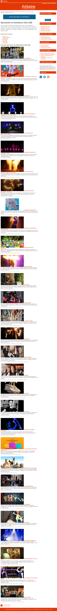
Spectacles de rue (44, 28)
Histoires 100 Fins (5, 100)
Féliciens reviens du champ (30, 468)
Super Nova (26, 95)
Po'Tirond (26, 393)
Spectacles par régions (45, 47)
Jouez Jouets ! (27, 597)
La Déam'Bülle (27, 58)
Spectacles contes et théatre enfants (14, 454)
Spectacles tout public (45, 30)
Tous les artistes (44, 46)
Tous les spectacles (45, 45)
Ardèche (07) (5, 38)
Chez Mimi (26, 284)
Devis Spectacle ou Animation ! (19, 17)
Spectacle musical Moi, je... (30, 540)
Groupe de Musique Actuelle (22, 379)
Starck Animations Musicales (7, 583)
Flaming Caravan (5, 233)
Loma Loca (4, 82)
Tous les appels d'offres (46, 38)
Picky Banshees (27, 357)
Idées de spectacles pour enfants (48, 54)
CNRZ (3, 214)
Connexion (53, 3)
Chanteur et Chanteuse (19, 583)
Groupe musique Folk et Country (23, 361)
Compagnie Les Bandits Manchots (8, 361)
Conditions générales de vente (38, 609)
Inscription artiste (46, 3)
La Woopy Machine (28, 486)
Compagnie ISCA (5, 564)
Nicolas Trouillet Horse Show (7, 472)
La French (4, 119)
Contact (50, 609)
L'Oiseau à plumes (5, 508)
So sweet (26, 411)
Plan (45, 609)
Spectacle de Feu (28, 266)
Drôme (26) (5, 39)
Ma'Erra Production (5, 62)
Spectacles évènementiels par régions (27, 11)
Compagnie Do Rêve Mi (6, 601)
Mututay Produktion (5, 490)
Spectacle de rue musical (15, 490)
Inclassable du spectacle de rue (16, 325)
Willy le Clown (4, 252)
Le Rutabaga (27, 504)
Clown (14, 289)
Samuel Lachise (5, 526)
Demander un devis (45, 36)
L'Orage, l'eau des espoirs (30, 210)
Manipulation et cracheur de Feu (17, 100)
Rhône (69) (5, 41)
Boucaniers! (27, 339)
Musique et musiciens (45, 27)
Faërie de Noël (27, 302)
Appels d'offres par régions (46, 39)
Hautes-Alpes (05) (6, 37)
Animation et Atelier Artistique (14, 252)
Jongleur (9, 119)
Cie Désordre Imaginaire (6, 289)
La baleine (26, 522)
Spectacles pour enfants (46, 29)
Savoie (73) (5, 43)
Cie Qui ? (4, 454)
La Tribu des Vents (28, 320)
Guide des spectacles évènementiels (12, 11)
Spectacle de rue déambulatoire (17, 62)
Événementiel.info (51, 69)
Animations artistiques (45, 26)
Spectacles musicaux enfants (13, 82)
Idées (47, 609)
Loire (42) (5, 40)
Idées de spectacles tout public (47, 53)
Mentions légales (29, 609)
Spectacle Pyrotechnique (15, 233)
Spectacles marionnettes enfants (13, 214)
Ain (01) (4, 36)
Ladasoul (26, 375)
